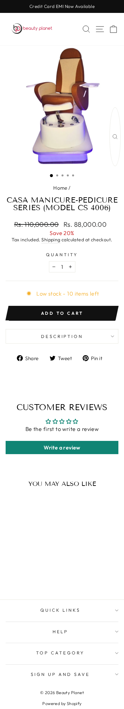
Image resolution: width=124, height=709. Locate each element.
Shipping (50, 240)
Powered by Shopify (61, 703)
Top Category (60, 652)
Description (62, 336)
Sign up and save (60, 674)
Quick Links (60, 610)
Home (60, 188)
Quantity (62, 254)
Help (60, 631)
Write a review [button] (62, 447)
